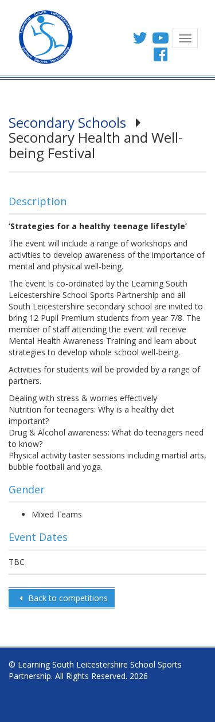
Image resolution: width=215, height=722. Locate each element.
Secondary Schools (67, 122)
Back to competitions (67, 597)
